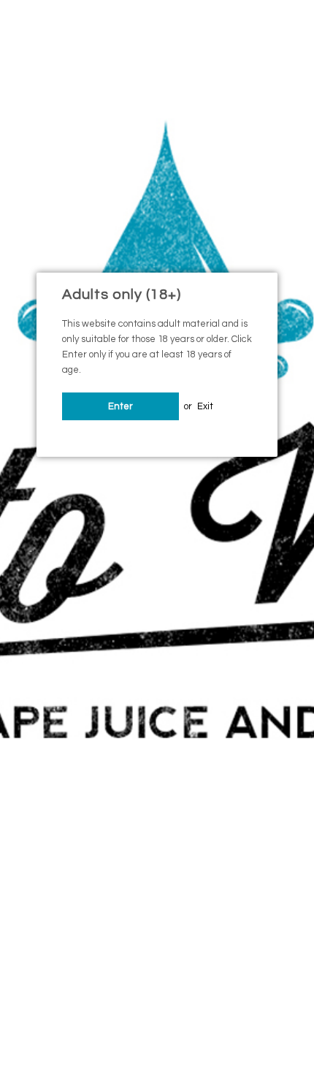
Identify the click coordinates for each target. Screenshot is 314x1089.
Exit (205, 406)
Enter (120, 406)
